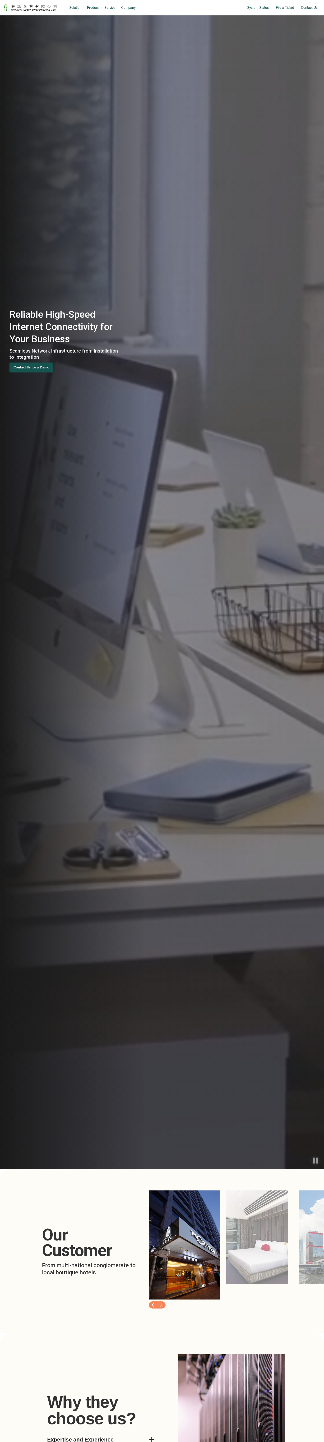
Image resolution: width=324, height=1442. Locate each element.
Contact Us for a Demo (31, 367)
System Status (258, 7)
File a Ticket (285, 7)
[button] (153, 1305)
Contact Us (309, 7)
